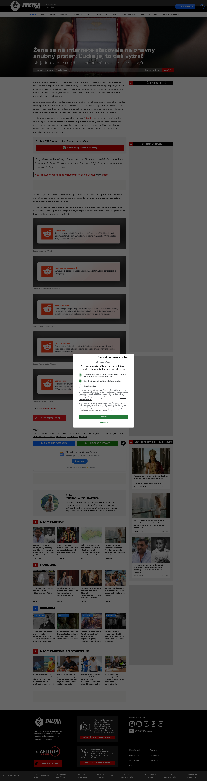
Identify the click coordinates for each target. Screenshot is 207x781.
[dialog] (103, 391)
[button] (103, 386)
